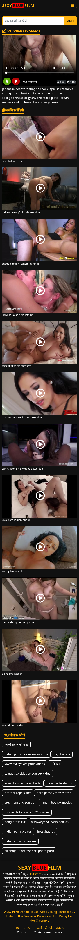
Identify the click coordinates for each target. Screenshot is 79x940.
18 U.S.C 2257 (24, 928)
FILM (18, 5)
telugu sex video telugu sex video (28, 773)
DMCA (59, 928)
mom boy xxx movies (57, 802)
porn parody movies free (54, 793)
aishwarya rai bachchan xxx (50, 822)
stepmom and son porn (21, 802)
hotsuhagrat (46, 831)
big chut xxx (62, 754)
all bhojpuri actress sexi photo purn (29, 851)
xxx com (35, 874)
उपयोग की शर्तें (44, 928)
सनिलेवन (55, 764)
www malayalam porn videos (25, 764)
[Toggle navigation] (73, 5)
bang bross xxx (15, 822)
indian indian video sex (20, 841)
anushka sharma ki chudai (23, 783)
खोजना (70, 21)
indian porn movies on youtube (26, 754)
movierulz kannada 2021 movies (27, 812)
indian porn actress (18, 831)
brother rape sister (18, 793)
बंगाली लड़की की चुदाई (16, 744)
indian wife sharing (60, 783)
